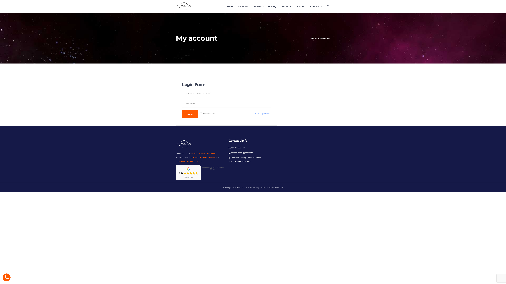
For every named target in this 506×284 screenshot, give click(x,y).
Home (314, 38)
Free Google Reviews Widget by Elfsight (213, 168)
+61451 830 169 (237, 147)
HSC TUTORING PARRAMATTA (204, 157)
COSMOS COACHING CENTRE (189, 161)
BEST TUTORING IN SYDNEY (203, 153)
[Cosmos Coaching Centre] (184, 6)
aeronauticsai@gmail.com (241, 152)
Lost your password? (262, 113)
